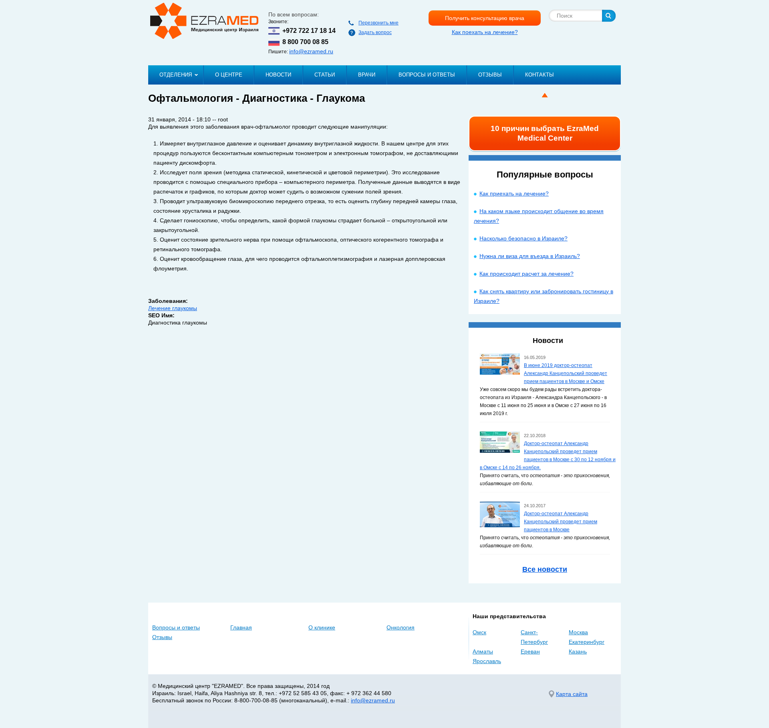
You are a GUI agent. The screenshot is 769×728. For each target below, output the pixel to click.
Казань (578, 651)
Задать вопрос (375, 32)
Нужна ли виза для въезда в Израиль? (529, 256)
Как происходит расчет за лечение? (526, 273)
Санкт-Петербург (534, 637)
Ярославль (487, 661)
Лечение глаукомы (172, 308)
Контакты (539, 75)
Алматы (483, 651)
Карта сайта (572, 694)
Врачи (366, 75)
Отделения (175, 75)
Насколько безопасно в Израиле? (523, 238)
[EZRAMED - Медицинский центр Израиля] (204, 21)
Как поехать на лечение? (485, 32)
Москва (578, 632)
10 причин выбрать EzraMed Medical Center (545, 133)
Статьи (324, 75)
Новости (278, 75)
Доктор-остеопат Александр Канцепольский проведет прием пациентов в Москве (560, 521)
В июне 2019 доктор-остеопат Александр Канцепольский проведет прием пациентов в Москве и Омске (565, 373)
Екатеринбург (586, 642)
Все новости (544, 569)
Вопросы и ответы (427, 75)
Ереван (530, 651)
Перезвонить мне (378, 23)
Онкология (401, 627)
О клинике (321, 627)
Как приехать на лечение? (514, 193)
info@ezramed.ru (311, 51)
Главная (241, 627)
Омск (479, 632)
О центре (228, 75)
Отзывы (490, 75)
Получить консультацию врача (484, 18)
